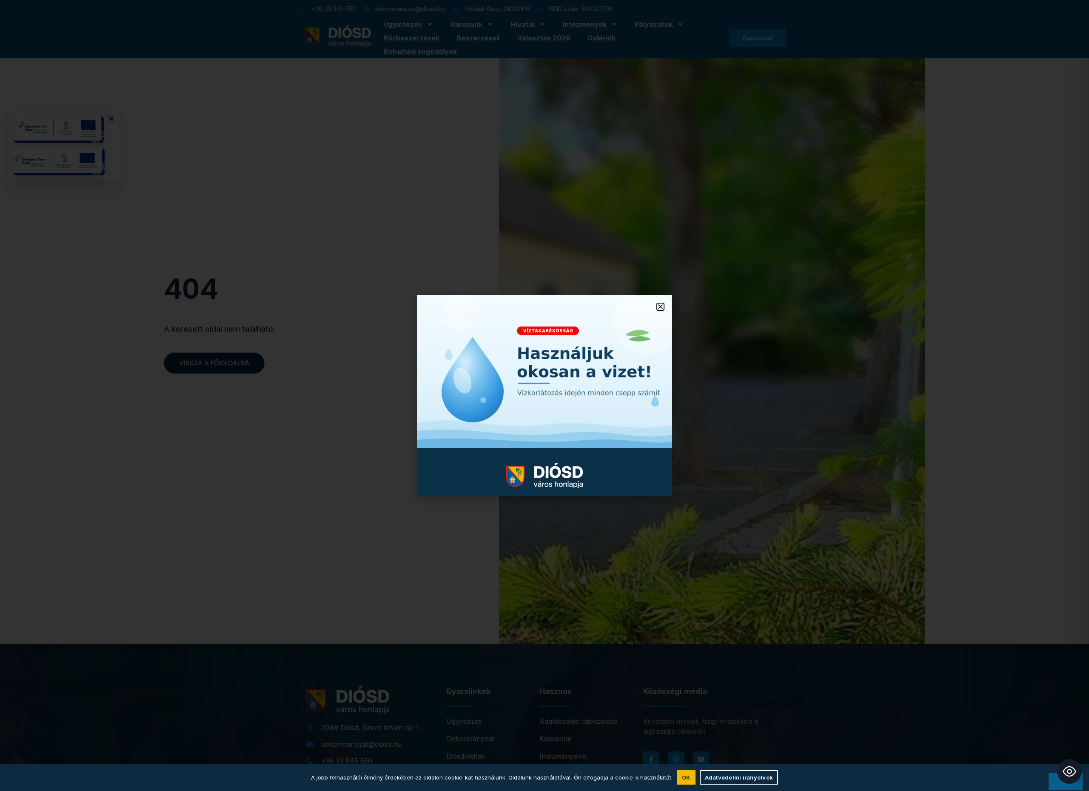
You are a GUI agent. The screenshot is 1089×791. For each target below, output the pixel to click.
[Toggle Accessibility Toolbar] (1069, 771)
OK (686, 777)
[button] (660, 307)
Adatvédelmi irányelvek (739, 777)
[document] (544, 395)
